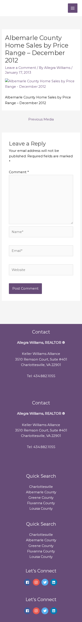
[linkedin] (54, 582)
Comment (19, 172)
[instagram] (37, 582)
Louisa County (41, 509)
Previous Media (41, 119)
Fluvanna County (41, 503)
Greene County (41, 498)
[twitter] (45, 582)
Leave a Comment (20, 68)
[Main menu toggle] (72, 8)
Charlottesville (41, 487)
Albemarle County (41, 492)
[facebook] (28, 582)
